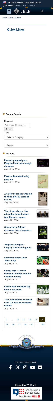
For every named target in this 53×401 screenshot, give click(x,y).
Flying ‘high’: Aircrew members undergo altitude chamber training (17, 273)
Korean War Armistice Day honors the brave (17, 288)
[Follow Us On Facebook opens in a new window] (10, 368)
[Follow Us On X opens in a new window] (17, 368)
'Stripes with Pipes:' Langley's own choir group (17, 246)
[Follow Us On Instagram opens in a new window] (25, 368)
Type (6, 132)
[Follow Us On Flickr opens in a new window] (40, 368)
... (12, 319)
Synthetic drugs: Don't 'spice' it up (15, 259)
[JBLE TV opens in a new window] (32, 368)
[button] (25, 5)
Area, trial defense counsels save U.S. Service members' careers (18, 302)
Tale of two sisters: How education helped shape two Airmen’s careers (16, 214)
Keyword (8, 121)
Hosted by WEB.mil (25, 385)
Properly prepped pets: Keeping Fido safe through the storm (17, 163)
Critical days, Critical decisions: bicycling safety (18, 228)
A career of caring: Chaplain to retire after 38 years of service (18, 196)
